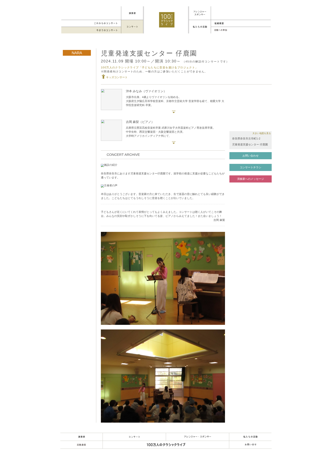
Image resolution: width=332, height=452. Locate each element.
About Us (250, 437)
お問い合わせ (250, 155)
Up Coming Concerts (91, 23)
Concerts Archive (91, 30)
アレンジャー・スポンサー (197, 437)
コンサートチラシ (250, 167)
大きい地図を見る (261, 133)
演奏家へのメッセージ (250, 178)
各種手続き (241, 30)
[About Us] (200, 26)
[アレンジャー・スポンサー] (200, 13)
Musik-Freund (81, 445)
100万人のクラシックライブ (166, 19)
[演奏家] (132, 13)
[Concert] (132, 26)
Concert (134, 437)
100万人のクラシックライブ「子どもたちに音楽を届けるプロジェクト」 (149, 67)
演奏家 (81, 437)
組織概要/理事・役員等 (241, 23)
